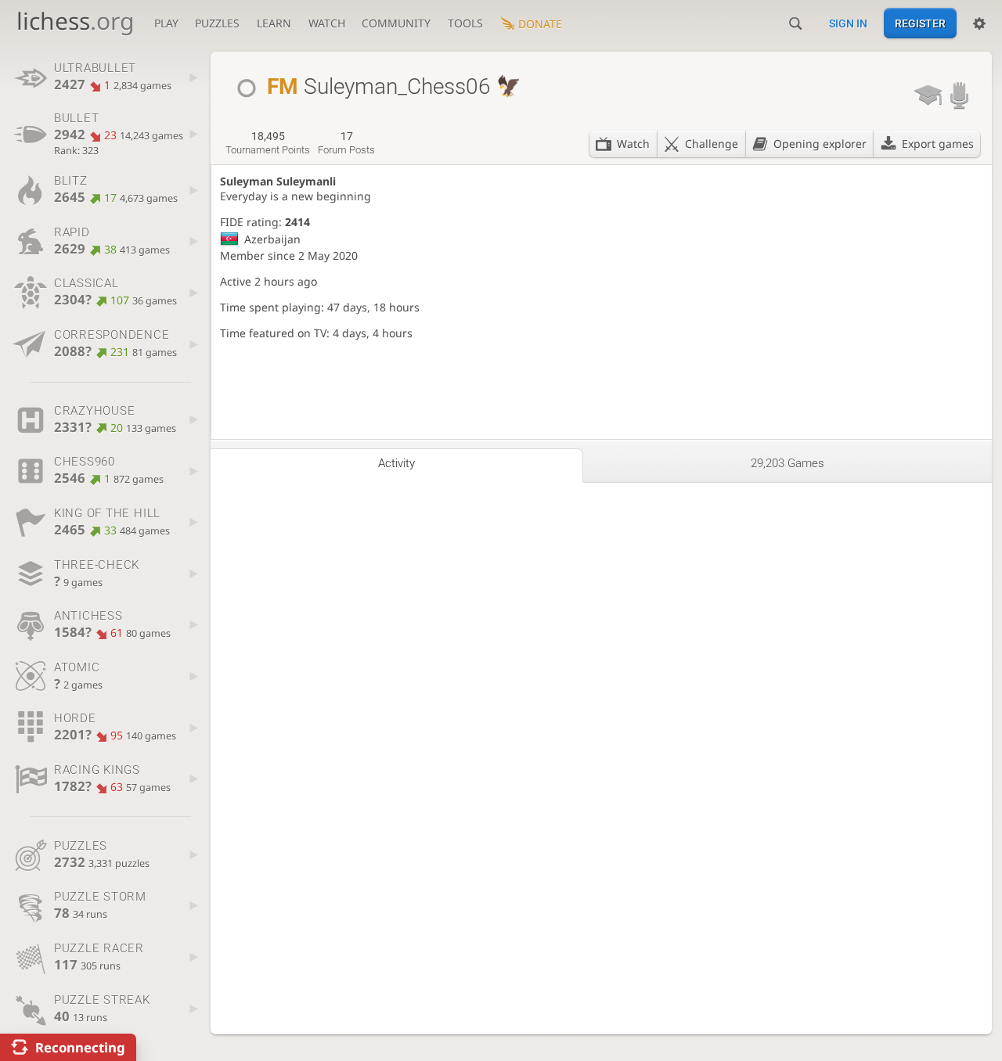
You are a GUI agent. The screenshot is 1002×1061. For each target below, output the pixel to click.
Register (920, 23)
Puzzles (217, 23)
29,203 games (787, 463)
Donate (540, 23)
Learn (274, 23)
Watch (326, 23)
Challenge (711, 143)
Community (396, 23)
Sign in (848, 23)
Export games (938, 143)
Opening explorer (820, 143)
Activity (396, 463)
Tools (465, 23)
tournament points (267, 143)
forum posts (346, 143)
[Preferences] (979, 23)
